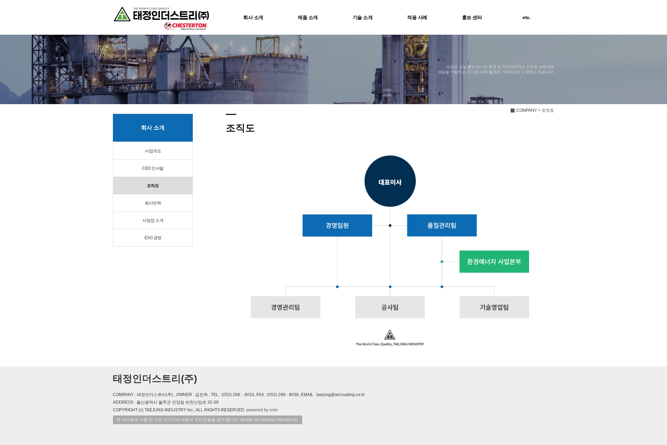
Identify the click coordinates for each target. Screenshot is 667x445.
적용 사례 (417, 17)
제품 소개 (308, 17)
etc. (526, 17)
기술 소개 (363, 17)
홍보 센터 (472, 17)
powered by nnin (262, 410)
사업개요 (153, 151)
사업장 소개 (152, 220)
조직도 (153, 185)
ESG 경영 (153, 237)
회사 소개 (253, 17)
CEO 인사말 (153, 168)
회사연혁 (153, 203)
